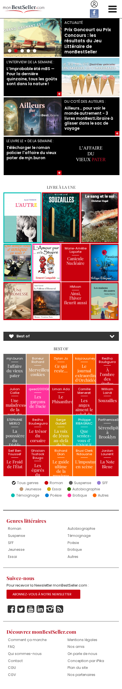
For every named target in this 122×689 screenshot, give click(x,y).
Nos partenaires (81, 674)
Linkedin (40, 609)
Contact (15, 660)
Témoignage (27, 495)
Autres (103, 495)
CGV (12, 674)
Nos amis (76, 646)
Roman (56, 483)
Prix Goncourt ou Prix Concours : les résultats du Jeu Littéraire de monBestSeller (87, 40)
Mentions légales (82, 639)
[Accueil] (23, 9)
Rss (59, 609)
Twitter (21, 609)
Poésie (56, 495)
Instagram (50, 609)
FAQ (11, 646)
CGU (12, 667)
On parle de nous (82, 653)
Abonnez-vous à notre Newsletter (41, 594)
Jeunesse (33, 489)
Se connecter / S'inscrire (94, 4)
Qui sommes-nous (25, 653)
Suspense (82, 483)
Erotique (80, 495)
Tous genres (28, 483)
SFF (105, 483)
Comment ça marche (27, 639)
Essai (56, 489)
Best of (23, 336)
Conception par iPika (86, 660)
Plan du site (78, 667)
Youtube (30, 609)
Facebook (11, 609)
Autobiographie (86, 489)
